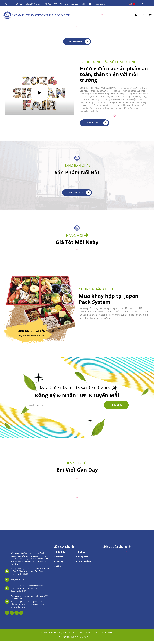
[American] (130, 4)
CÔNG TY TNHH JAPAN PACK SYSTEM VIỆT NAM (92, 633)
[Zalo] (142, 4)
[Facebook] (139, 4)
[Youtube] (145, 4)
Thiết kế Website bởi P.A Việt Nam (73, 637)
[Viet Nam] (134, 4)
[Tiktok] (148, 4)
